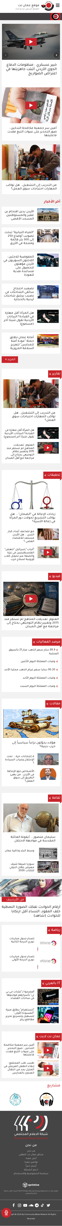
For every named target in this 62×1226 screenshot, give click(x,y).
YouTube (25, 1205)
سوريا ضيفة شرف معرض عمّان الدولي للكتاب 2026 (21, 867)
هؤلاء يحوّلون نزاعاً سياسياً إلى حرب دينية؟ (33, 744)
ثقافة (56, 798)
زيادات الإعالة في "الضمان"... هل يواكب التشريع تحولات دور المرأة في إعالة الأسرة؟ (32, 518)
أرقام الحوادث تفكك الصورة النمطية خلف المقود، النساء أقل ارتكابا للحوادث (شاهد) (34, 69)
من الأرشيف (15, 900)
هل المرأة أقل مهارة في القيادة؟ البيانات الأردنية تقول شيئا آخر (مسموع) (19, 433)
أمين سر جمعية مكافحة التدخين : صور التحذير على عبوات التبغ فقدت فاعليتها (32, 132)
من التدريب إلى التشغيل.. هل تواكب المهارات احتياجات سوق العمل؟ (31, 187)
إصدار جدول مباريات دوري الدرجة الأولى (21, 958)
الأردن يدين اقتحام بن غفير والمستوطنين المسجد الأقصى (19, 215)
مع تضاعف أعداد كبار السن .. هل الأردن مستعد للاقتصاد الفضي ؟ (21, 536)
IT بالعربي (52, 983)
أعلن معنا (31, 1158)
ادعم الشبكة (31, 1170)
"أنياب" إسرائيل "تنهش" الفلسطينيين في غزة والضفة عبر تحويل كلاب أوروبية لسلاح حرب (19, 554)
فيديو (56, 576)
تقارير (56, 374)
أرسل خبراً (31, 1166)
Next (5, 55)
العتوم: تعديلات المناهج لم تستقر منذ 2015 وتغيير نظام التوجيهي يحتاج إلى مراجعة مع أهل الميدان (19, 452)
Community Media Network (35, 1215)
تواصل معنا (31, 1162)
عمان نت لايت (49, 1037)
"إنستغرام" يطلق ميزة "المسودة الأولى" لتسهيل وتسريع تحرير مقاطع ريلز (20, 1014)
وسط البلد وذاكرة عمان (19, 850)
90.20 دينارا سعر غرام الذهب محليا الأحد (29, 669)
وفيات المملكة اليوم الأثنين (38, 661)
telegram (37, 1205)
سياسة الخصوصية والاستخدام (31, 1173)
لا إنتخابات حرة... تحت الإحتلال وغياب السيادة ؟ (19, 760)
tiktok (43, 1205)
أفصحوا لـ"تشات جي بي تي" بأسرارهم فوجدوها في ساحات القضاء (20, 995)
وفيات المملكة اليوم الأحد (39, 678)
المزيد (11, 359)
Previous (56, 55)
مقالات (54, 704)
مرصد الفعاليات (48, 642)
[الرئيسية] (47, 6)
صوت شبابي (54, 26)
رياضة (55, 930)
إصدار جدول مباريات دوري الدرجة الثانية (21, 940)
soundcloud (31, 1205)
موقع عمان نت (28, 5)
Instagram (19, 1205)
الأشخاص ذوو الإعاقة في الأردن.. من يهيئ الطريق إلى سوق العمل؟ (20, 776)
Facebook (14, 1205)
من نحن (31, 1151)
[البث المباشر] (6, 1213)
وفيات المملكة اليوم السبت (37, 686)
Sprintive (22, 1191)
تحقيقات (53, 475)
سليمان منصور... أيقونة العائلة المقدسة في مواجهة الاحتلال (33, 839)
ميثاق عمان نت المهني (31, 1154)
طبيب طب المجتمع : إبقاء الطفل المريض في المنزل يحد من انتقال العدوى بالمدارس (19, 1068)
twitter (48, 1205)
